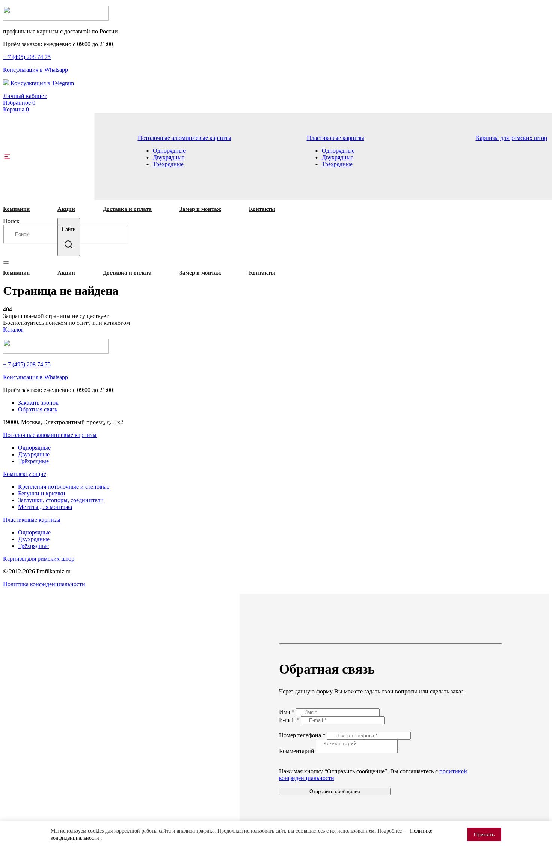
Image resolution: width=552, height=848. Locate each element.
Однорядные (169, 150)
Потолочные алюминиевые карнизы (184, 138)
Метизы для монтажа (45, 507)
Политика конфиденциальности (44, 584)
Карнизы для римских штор (511, 138)
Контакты (262, 209)
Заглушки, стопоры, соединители (61, 500)
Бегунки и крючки (41, 493)
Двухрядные (168, 157)
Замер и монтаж (200, 209)
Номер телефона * (303, 735)
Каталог (13, 329)
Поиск (11, 221)
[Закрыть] (390, 644)
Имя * (287, 712)
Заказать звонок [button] (38, 402)
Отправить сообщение (334, 791)
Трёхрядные (168, 164)
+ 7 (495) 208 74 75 (27, 57)
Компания (16, 209)
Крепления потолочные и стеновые (63, 486)
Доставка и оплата (127, 209)
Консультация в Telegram (42, 83)
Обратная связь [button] (37, 409)
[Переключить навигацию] (6, 262)
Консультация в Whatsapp (35, 69)
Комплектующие (24, 474)
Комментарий (297, 751)
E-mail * (290, 720)
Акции (66, 209)
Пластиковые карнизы (335, 138)
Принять (484, 834)
